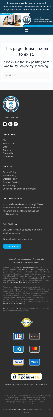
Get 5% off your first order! (35, 9)
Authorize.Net (27, 270)
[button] (26, 30)
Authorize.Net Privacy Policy (14, 304)
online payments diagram (15, 282)
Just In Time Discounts (25, 268)
